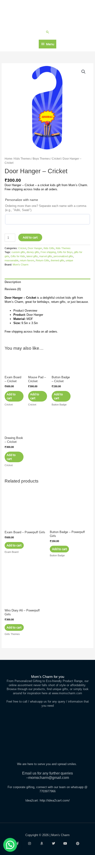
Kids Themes (22, 158)
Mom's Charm (20, 264)
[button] (48, 32)
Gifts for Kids (18, 256)
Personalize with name (21, 200)
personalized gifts (63, 256)
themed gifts (57, 260)
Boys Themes (41, 158)
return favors (27, 260)
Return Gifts (42, 260)
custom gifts (18, 252)
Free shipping (48, 252)
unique (69, 260)
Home (8, 158)
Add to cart (30, 237)
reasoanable (11, 260)
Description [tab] (13, 282)
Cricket (56, 158)
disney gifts (33, 252)
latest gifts (32, 256)
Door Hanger (35, 248)
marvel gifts (45, 256)
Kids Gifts (49, 248)
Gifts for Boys (65, 252)
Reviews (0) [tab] (13, 289)
